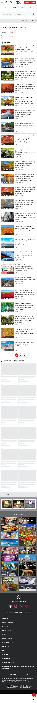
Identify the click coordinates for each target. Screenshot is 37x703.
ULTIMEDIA (21, 692)
